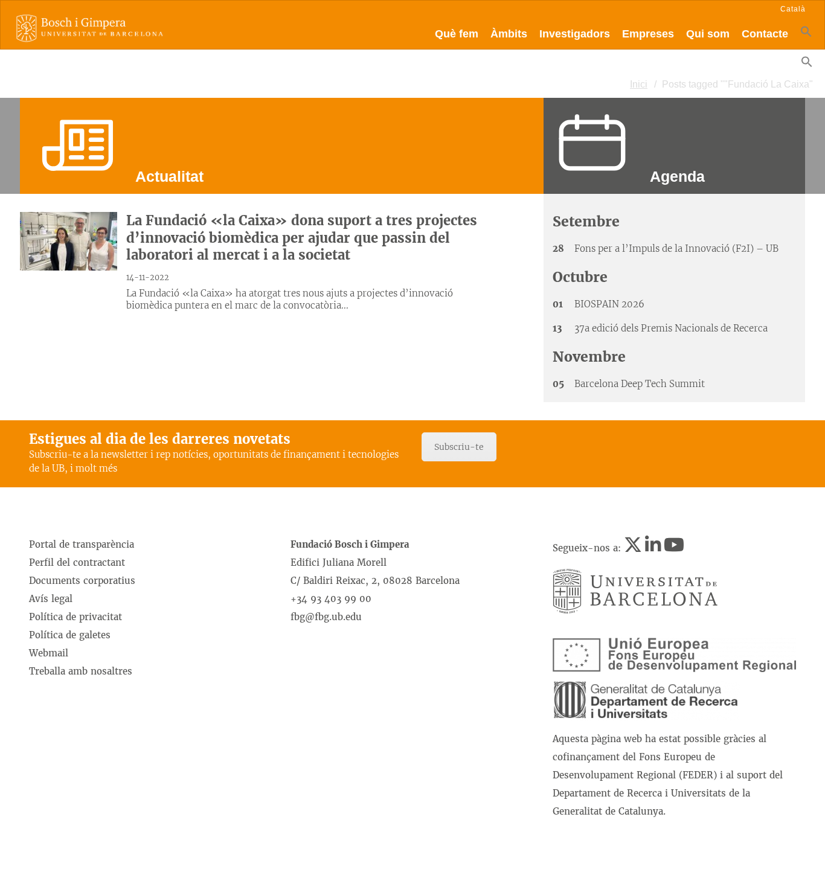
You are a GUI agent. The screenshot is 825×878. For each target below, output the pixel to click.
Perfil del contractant (77, 562)
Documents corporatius (82, 580)
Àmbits (508, 34)
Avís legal (50, 598)
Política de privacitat (75, 617)
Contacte (765, 34)
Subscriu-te (459, 446)
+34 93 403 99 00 (331, 598)
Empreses (648, 34)
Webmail (48, 653)
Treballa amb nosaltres (80, 671)
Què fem (456, 34)
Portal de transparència (81, 544)
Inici (638, 84)
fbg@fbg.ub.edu (326, 617)
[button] (806, 34)
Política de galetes (70, 635)
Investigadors (574, 34)
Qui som (708, 34)
